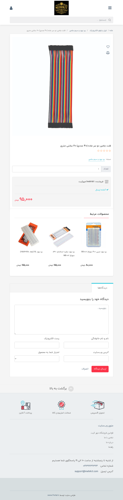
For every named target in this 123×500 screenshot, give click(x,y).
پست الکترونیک (51, 338)
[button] (109, 151)
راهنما (110, 447)
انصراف (85, 368)
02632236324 (90, 466)
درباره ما (109, 442)
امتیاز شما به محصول (48, 352)
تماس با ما (108, 437)
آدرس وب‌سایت (101, 352)
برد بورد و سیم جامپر (96, 159)
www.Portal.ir (53, 495)
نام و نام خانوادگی (100, 338)
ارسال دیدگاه (100, 368)
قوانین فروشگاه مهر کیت (102, 433)
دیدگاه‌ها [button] (102, 288)
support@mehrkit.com (86, 471)
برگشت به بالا (59, 388)
